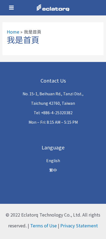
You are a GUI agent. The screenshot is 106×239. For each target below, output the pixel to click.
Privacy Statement (79, 225)
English (53, 160)
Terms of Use (43, 225)
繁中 (53, 170)
